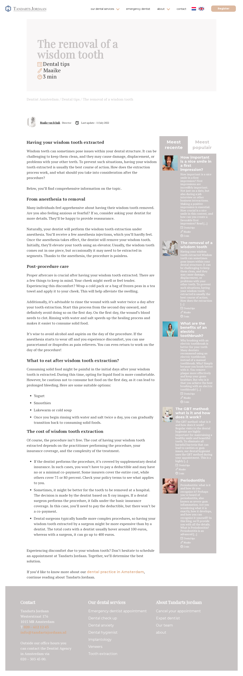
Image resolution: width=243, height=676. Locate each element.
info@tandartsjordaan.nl (43, 632)
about (161, 9)
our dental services (102, 9)
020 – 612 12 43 (36, 627)
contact (181, 9)
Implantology (100, 639)
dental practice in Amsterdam (115, 572)
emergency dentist (138, 9)
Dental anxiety (101, 625)
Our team (164, 625)
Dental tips (56, 63)
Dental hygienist (103, 632)
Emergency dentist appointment (117, 611)
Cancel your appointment (178, 611)
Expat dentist (168, 618)
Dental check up (102, 618)
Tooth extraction (102, 654)
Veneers (95, 646)
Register (223, 8)
